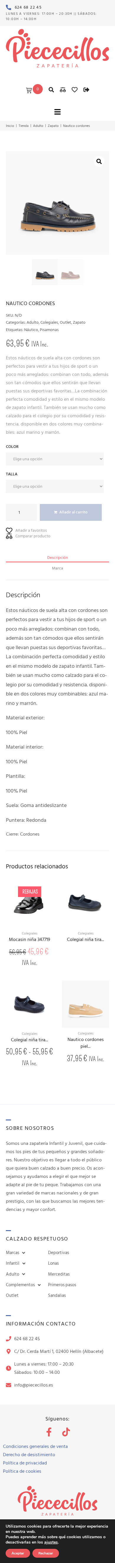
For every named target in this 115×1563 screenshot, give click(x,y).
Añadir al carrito (73, 512)
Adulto (38, 126)
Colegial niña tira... (85, 940)
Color (12, 446)
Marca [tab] (57, 568)
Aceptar (18, 1553)
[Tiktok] (66, 1432)
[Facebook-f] (49, 1432)
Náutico (31, 329)
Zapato (53, 126)
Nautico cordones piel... (86, 1043)
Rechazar (45, 1553)
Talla (11, 474)
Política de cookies (22, 1471)
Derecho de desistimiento (29, 1455)
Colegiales (49, 322)
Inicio (10, 126)
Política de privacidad (25, 1463)
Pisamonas (49, 329)
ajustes (51, 1542)
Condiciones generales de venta (35, 1446)
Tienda (24, 126)
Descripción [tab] (57, 557)
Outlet (65, 322)
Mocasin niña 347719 (29, 940)
